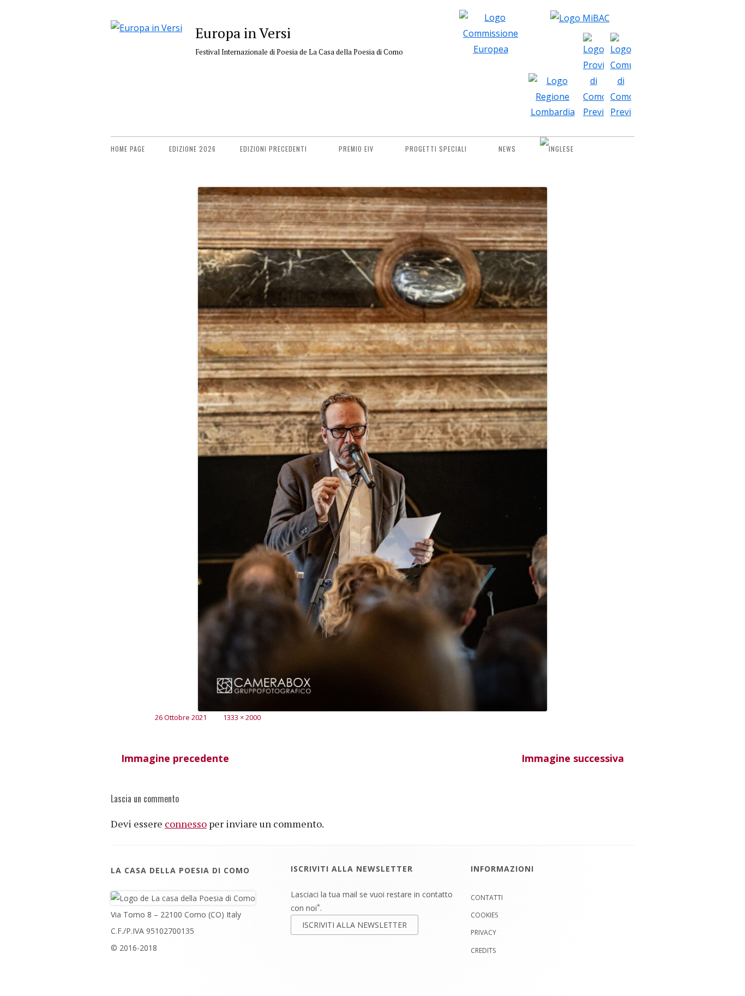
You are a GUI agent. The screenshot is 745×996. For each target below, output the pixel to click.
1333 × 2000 (242, 717)
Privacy (483, 932)
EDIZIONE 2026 (192, 148)
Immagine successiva (572, 758)
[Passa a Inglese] (557, 149)
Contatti (487, 897)
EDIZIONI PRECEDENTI (273, 148)
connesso (186, 823)
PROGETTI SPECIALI (436, 148)
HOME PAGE (128, 148)
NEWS (507, 148)
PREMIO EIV (356, 148)
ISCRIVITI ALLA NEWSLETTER (354, 925)
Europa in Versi (243, 32)
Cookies (484, 915)
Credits (483, 950)
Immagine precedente (175, 758)
